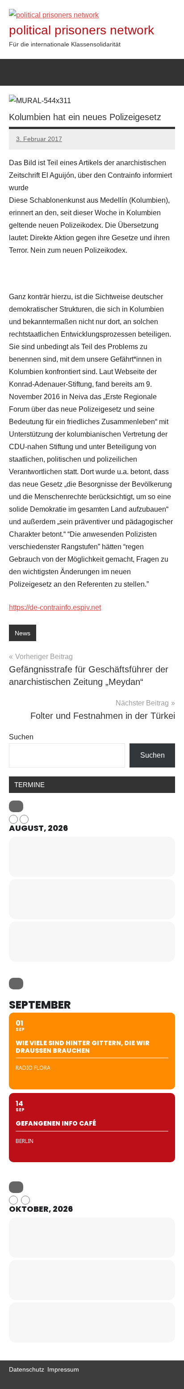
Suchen (21, 737)
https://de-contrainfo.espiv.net (55, 607)
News (22, 633)
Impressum (63, 1369)
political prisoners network (81, 30)
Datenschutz (26, 1369)
